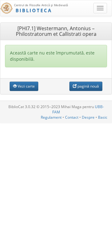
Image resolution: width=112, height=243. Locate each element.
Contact (71, 117)
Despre (88, 117)
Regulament (51, 117)
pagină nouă (88, 86)
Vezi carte (26, 86)
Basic (102, 117)
